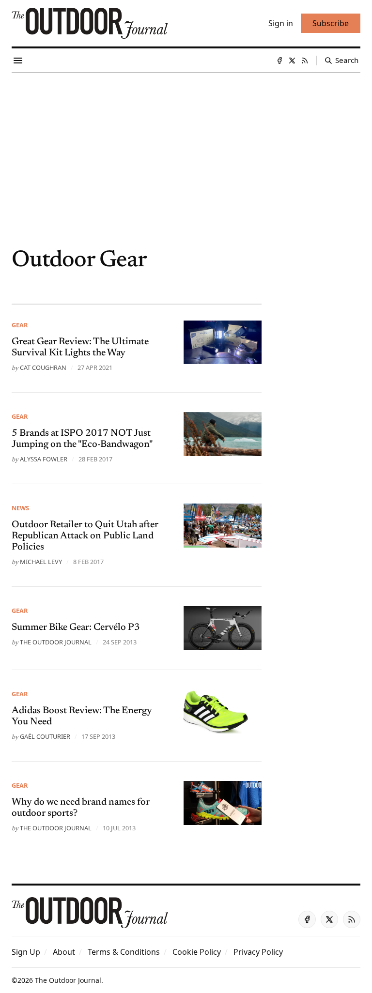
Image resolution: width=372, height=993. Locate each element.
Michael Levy (41, 561)
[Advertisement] (186, 146)
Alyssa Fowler (43, 459)
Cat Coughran (43, 367)
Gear (20, 325)
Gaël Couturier (45, 736)
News (20, 508)
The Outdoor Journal (56, 642)
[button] (26, 952)
